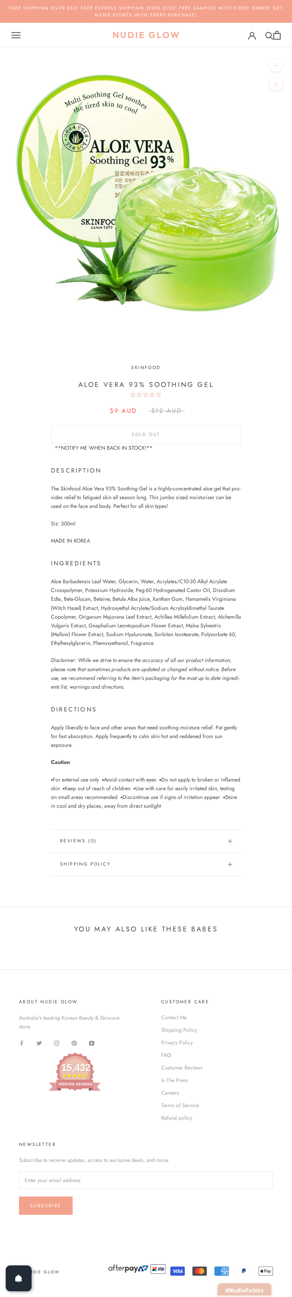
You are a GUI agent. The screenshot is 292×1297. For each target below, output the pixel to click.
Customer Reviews (182, 1067)
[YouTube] (91, 1043)
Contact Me (174, 1017)
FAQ (166, 1055)
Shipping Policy (85, 864)
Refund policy (176, 1118)
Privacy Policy (177, 1042)
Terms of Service (180, 1105)
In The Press (174, 1080)
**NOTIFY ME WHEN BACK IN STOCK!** (103, 448)
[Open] (19, 1278)
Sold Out (146, 434)
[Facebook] (21, 1043)
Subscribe (46, 1205)
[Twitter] (39, 1043)
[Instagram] (56, 1043)
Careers (170, 1092)
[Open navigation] (16, 35)
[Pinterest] (74, 1043)
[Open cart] (277, 35)
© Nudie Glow (39, 1272)
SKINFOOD (145, 367)
